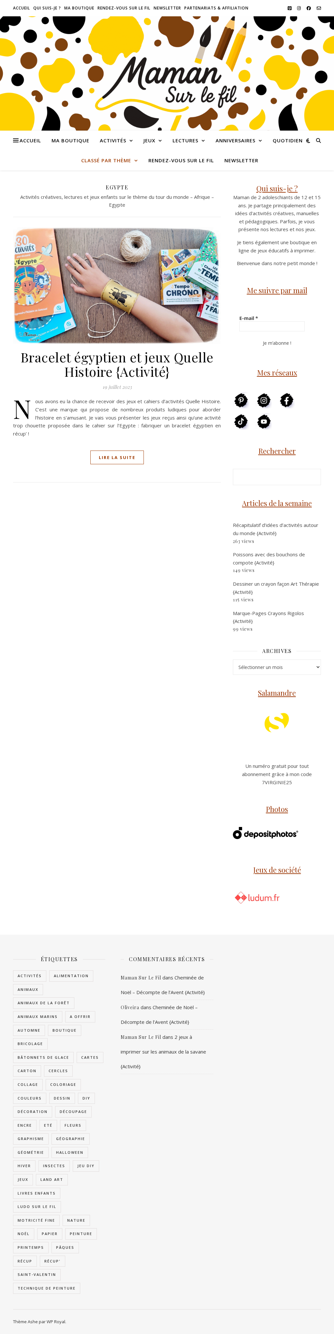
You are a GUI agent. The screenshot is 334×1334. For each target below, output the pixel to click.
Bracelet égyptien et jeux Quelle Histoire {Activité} (117, 364)
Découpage (73, 1111)
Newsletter (167, 8)
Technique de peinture (47, 1288)
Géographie (70, 1138)
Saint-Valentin (37, 1274)
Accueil (21, 8)
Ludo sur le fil (37, 1206)
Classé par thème (106, 160)
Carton (27, 1070)
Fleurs (73, 1125)
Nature (76, 1220)
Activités (113, 140)
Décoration (33, 1111)
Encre (25, 1125)
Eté (48, 1125)
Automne (29, 1030)
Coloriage (63, 1084)
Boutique (65, 1030)
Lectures (185, 140)
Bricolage (30, 1043)
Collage (28, 1084)
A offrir (80, 1016)
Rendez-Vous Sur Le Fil (124, 8)
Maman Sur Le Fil (141, 978)
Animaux (28, 989)
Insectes (54, 1165)
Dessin (62, 1098)
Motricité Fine (36, 1220)
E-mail (248, 318)
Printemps (31, 1247)
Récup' (52, 1261)
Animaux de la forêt (44, 1002)
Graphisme (31, 1138)
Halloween (70, 1152)
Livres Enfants (37, 1193)
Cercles (58, 1070)
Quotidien (288, 140)
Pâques (65, 1247)
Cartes (90, 1057)
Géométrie (31, 1152)
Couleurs (30, 1098)
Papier (50, 1233)
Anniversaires (235, 140)
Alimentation (71, 975)
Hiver (24, 1165)
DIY (86, 1098)
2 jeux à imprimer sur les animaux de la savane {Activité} (163, 1052)
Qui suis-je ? (47, 8)
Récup (25, 1261)
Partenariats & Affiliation (216, 8)
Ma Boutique (79, 8)
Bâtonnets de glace (43, 1057)
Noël (24, 1233)
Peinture (81, 1233)
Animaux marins (38, 1016)
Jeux (149, 140)
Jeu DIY (86, 1165)
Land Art (51, 1179)
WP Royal (56, 1322)
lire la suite (117, 457)
